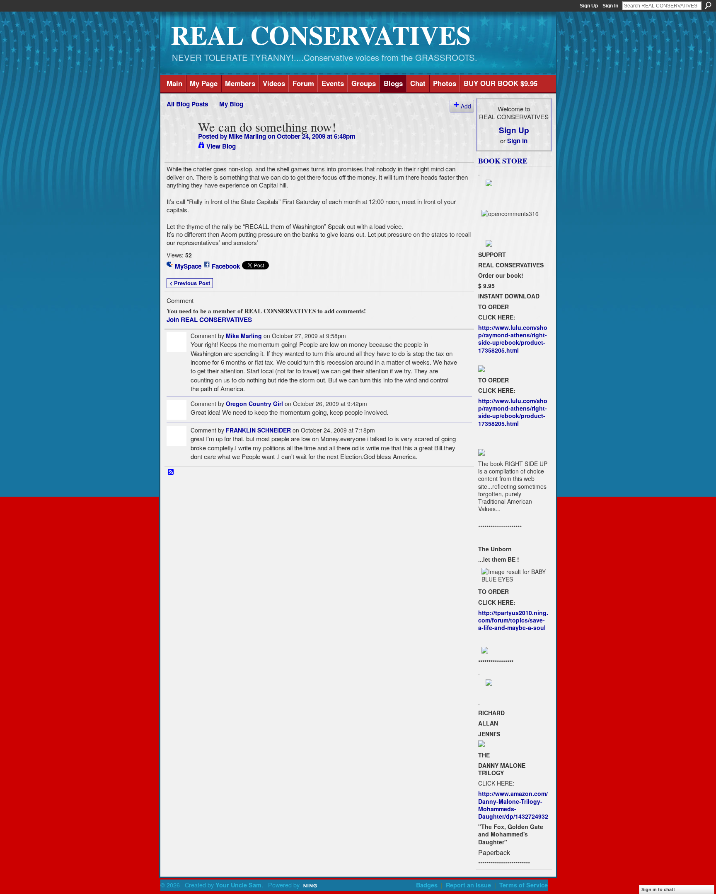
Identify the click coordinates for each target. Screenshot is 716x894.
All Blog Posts (187, 103)
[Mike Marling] (180, 143)
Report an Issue (468, 885)
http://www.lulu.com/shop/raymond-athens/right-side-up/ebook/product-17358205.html (512, 338)
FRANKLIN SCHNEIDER (258, 430)
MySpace (188, 266)
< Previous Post (189, 283)
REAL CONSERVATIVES (321, 34)
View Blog (221, 146)
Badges (427, 885)
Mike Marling (247, 136)
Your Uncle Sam (238, 885)
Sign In (610, 6)
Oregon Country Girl (254, 403)
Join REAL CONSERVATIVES (209, 319)
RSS (171, 472)
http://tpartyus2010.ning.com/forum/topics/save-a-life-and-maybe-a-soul (513, 620)
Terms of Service (523, 885)
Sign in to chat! (658, 889)
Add (466, 106)
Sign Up (589, 6)
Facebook (226, 266)
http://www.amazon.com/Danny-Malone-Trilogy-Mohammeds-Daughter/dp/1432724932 (513, 804)
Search (708, 5)
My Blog (231, 103)
